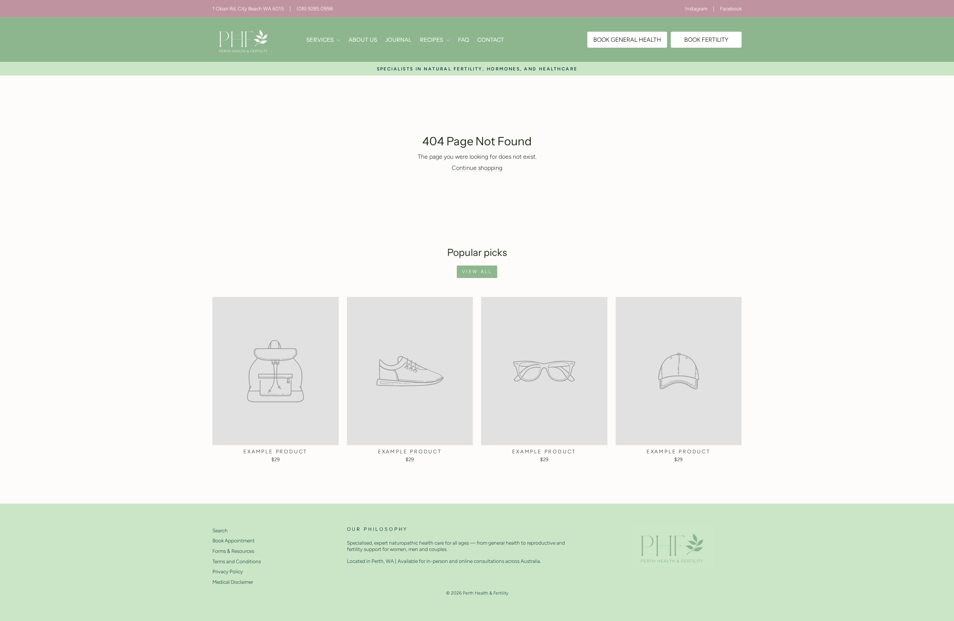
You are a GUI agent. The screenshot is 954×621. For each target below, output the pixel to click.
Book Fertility (706, 39)
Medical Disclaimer (232, 582)
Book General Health (627, 39)
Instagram (696, 9)
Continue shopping (477, 167)
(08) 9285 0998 (315, 9)
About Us (362, 39)
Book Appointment (233, 541)
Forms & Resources (233, 551)
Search (220, 530)
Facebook (731, 9)
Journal (398, 39)
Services (320, 39)
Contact (490, 39)
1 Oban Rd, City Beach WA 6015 (248, 9)
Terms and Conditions (236, 561)
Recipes (432, 39)
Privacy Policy (227, 571)
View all (477, 271)
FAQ (463, 39)
